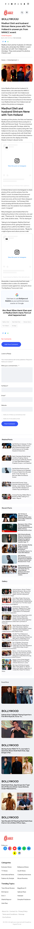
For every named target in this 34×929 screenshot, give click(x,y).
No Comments (17, 38)
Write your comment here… (10, 366)
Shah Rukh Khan (16, 322)
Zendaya (14, 326)
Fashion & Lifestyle (7, 878)
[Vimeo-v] (24, 848)
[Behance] (19, 853)
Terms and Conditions (9, 914)
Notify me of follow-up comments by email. (14, 415)
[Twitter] (19, 848)
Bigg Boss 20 (21, 888)
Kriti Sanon (4, 892)
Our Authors (6, 917)
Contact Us (13, 911)
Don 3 (3, 896)
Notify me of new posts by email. (11, 418)
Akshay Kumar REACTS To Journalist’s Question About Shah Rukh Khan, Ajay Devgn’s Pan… (15, 751)
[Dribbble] (15, 853)
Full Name (4, 386)
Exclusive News (6, 867)
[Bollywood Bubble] (8, 12)
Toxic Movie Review (8, 888)
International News (7, 875)
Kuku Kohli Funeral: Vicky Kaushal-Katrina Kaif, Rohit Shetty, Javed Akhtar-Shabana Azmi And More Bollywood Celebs (24, 570)
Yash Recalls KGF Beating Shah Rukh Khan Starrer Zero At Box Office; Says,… (16, 822)
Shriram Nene (27, 322)
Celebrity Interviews (24, 875)
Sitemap (21, 914)
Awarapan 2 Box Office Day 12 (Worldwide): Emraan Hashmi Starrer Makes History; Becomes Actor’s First (25, 527)
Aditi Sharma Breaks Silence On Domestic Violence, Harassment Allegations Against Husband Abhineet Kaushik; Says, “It (24, 538)
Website (4, 405)
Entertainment (12, 60)
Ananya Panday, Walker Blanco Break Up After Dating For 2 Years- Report (21, 496)
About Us (5, 911)
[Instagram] (10, 848)
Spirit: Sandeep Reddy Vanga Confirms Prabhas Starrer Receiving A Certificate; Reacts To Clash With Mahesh (25, 548)
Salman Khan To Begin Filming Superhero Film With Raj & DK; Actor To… (16, 716)
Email (3, 395)
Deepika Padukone (24, 899)
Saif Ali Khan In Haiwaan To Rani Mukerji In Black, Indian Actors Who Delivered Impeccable (24, 517)
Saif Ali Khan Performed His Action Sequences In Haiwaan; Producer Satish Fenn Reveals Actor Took (25, 558)
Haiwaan (20, 896)
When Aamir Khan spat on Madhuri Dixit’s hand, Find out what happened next (17, 312)
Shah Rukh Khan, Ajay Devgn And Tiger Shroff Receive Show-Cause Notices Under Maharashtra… (15, 787)
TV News (4, 871)
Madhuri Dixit (5, 322)
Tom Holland (5, 326)
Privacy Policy (22, 911)
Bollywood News (23, 867)
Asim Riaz (4, 903)
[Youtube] (15, 848)
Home (3, 60)
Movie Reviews (22, 878)
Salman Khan (21, 892)
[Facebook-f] (5, 848)
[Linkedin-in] (29, 848)
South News (21, 871)
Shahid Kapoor (6, 899)
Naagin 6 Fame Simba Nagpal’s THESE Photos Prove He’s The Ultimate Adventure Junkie (21, 661)
